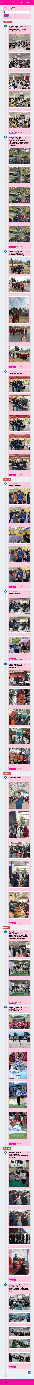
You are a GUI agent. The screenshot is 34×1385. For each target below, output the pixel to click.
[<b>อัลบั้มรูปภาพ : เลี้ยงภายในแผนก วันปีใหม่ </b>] (20, 795)
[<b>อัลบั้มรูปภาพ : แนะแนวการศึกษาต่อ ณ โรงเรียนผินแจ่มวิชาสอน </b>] (20, 384)
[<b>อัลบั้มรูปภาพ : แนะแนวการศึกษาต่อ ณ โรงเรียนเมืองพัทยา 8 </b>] (20, 496)
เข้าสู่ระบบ (27, 2)
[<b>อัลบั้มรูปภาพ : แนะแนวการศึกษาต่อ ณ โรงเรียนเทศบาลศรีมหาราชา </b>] (20, 606)
